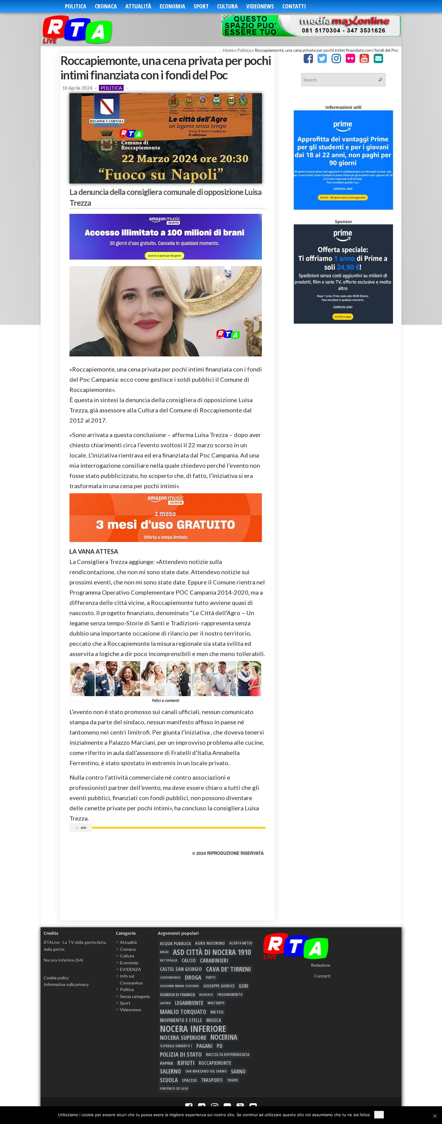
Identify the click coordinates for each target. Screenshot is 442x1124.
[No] (434, 1116)
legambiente (189, 1002)
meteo (217, 1012)
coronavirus (170, 977)
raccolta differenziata (227, 1054)
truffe (232, 1080)
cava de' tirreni (228, 969)
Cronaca (106, 6)
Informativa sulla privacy (66, 984)
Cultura (227, 6)
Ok (379, 1114)
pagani (204, 1045)
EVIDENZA (130, 969)
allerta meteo (240, 943)
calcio (189, 960)
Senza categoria (135, 996)
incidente (206, 995)
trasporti (212, 1080)
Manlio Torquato (183, 1011)
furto (211, 977)
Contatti (294, 6)
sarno (238, 1071)
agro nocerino (210, 943)
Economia (172, 6)
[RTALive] (86, 29)
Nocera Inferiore (193, 1028)
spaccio (189, 1080)
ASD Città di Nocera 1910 (212, 952)
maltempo (216, 1002)
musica (213, 1020)
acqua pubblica (175, 943)
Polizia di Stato (181, 1054)
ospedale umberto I (176, 1045)
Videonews (260, 6)
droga (193, 977)
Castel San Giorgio (181, 969)
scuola (169, 1080)
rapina (166, 1063)
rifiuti (186, 1063)
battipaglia (168, 960)
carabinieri (214, 960)
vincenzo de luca (174, 1088)
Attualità (138, 6)
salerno (170, 1071)
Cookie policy (56, 977)
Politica (75, 6)
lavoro (165, 1003)
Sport (201, 6)
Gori (243, 985)
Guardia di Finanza (177, 994)
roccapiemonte (215, 1063)
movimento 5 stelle (181, 1020)
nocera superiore (183, 1037)
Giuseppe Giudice (219, 986)
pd (220, 1045)
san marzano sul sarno (206, 1071)
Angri (164, 952)
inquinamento (230, 994)
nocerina (223, 1037)
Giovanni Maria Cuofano (179, 986)
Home (228, 50)
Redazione (320, 965)
